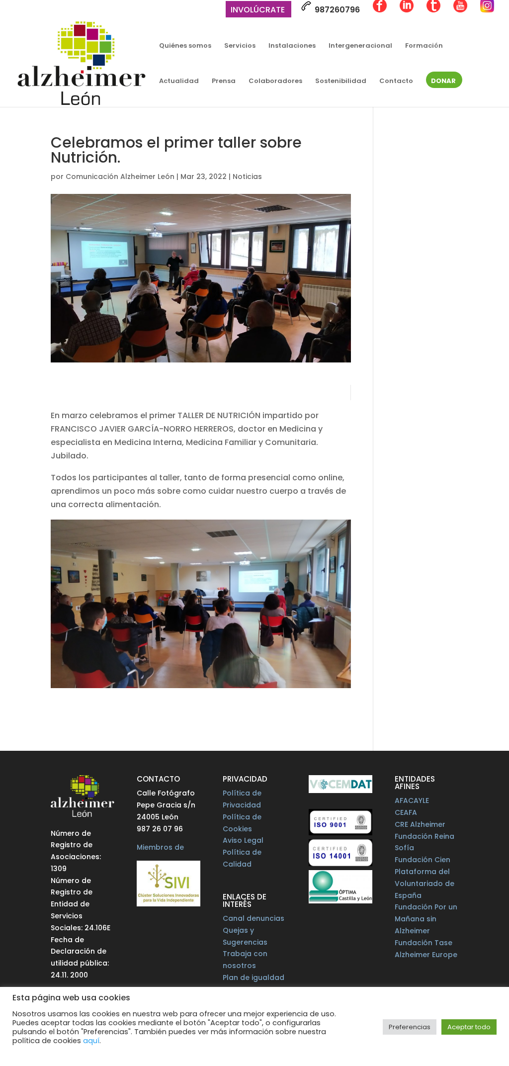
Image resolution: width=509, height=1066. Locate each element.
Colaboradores (275, 82)
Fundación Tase (423, 943)
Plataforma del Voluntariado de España (424, 883)
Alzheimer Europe (426, 955)
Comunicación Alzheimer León (120, 176)
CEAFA (406, 812)
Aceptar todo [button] (469, 1027)
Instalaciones (292, 46)
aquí (91, 1041)
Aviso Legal (243, 840)
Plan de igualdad (253, 977)
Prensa (224, 82)
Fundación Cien (422, 860)
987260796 (336, 9)
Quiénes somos (185, 46)
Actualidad (179, 82)
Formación (424, 46)
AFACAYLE (412, 800)
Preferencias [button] (409, 1027)
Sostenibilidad (340, 82)
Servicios (239, 46)
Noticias (247, 176)
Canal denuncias (253, 918)
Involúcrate (258, 10)
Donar (443, 82)
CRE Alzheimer (420, 824)
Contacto (396, 82)
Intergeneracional (360, 46)
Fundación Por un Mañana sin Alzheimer (426, 919)
